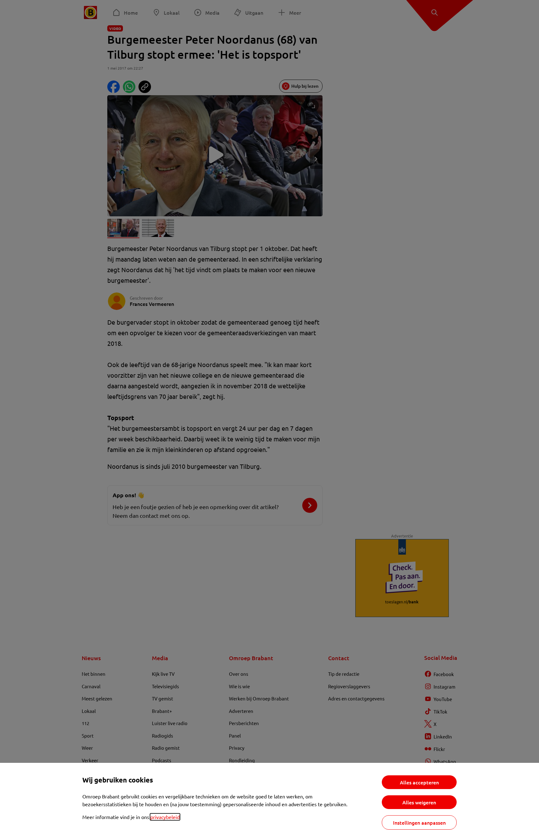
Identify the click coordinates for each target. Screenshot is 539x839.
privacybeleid (165, 817)
